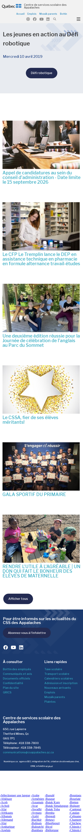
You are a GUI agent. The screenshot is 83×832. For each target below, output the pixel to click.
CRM (32, 766)
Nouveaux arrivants (57, 688)
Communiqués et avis (17, 674)
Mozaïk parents (48, 14)
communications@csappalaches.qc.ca (28, 752)
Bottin (63, 14)
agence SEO (25, 761)
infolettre (40, 766)
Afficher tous (18, 599)
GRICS (7, 692)
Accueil (20, 14)
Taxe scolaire (53, 669)
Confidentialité (13, 683)
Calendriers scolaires (58, 678)
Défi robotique (41, 73)
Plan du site (11, 688)
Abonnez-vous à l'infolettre (27, 633)
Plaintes (50, 701)
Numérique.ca (11, 761)
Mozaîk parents (54, 697)
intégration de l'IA (41, 761)
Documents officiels (16, 678)
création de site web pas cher (65, 761)
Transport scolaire (56, 674)
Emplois (31, 14)
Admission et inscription (60, 683)
